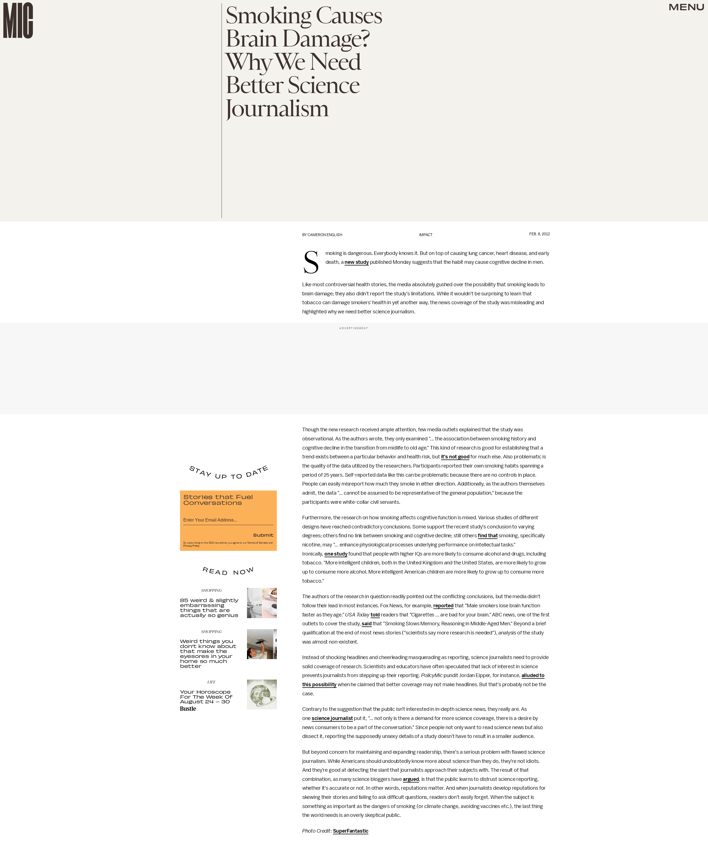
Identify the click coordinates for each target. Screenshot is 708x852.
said (366, 623)
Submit (263, 535)
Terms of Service (257, 542)
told (375, 615)
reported (443, 605)
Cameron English (325, 235)
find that (488, 535)
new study (357, 262)
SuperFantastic (351, 831)
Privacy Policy (191, 545)
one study (336, 554)
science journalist (332, 718)
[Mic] (18, 20)
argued (411, 779)
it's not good (455, 456)
